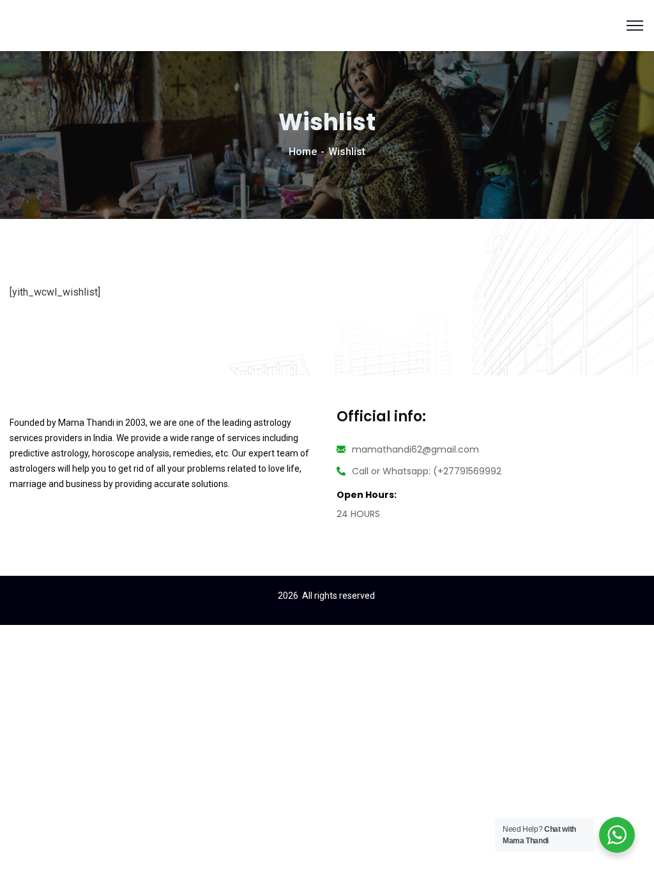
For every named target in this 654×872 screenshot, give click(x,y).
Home (303, 152)
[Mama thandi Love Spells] (35, 25)
